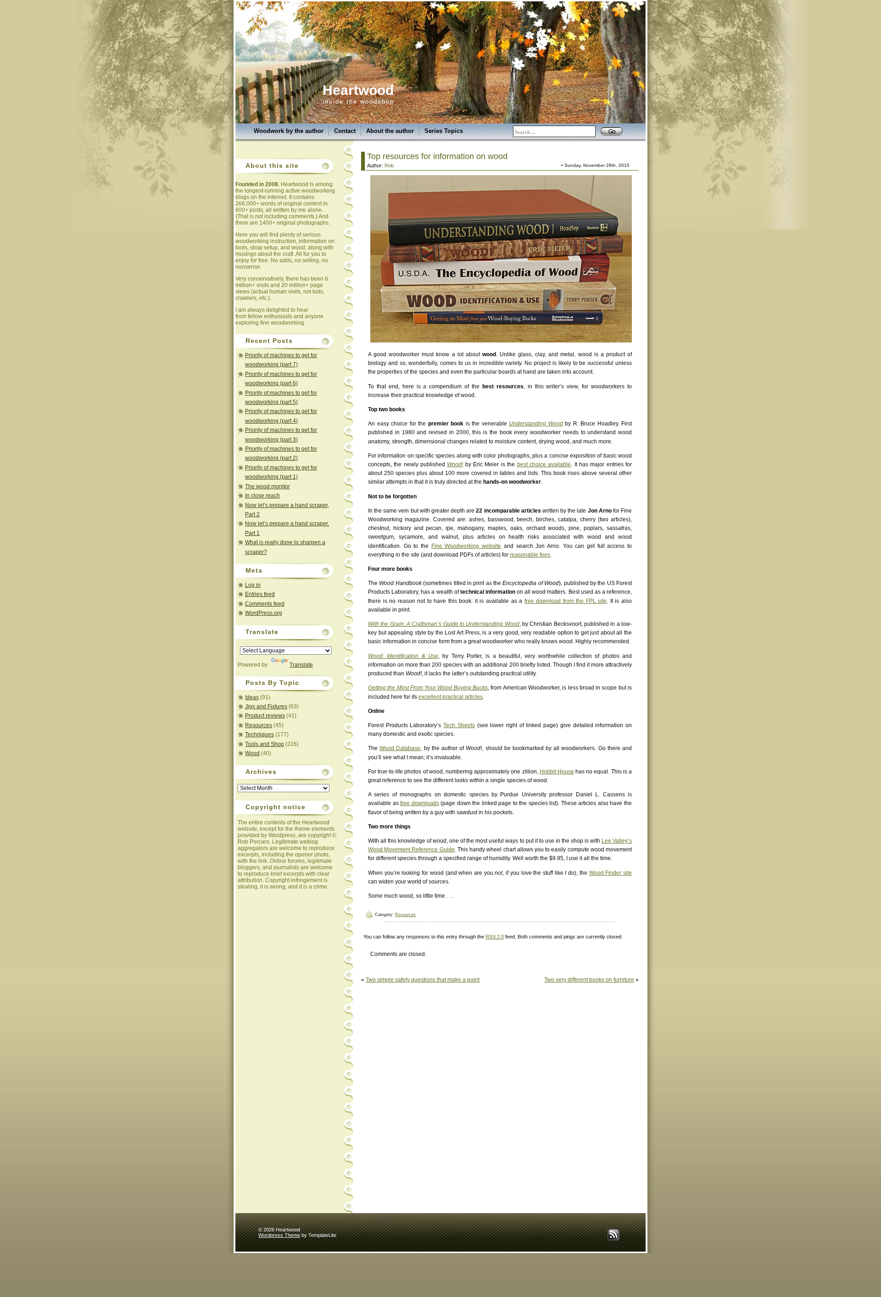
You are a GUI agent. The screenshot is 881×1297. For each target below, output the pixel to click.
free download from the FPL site (565, 601)
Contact (345, 130)
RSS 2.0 (494, 936)
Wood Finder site (610, 873)
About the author (390, 130)
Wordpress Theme (279, 1235)
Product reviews (265, 715)
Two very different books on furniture (589, 980)
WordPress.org (263, 613)
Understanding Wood (536, 423)
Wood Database (399, 748)
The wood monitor (267, 486)
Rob (389, 165)
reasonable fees (530, 555)
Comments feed (264, 604)
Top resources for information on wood (437, 156)
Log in (253, 585)
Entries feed (260, 594)
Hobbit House (557, 771)
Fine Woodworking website (466, 546)
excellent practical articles (450, 697)
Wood (252, 753)
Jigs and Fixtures (266, 706)
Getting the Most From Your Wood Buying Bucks (428, 687)
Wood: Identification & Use (403, 656)
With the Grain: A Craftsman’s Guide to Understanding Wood (443, 624)
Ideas (252, 697)
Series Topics (443, 130)
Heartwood (358, 90)
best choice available (544, 464)
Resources (258, 725)
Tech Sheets (459, 725)
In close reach (262, 495)
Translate (301, 665)
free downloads (419, 803)
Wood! (455, 464)
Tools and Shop (264, 744)
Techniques (259, 734)
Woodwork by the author (288, 130)
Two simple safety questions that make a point (423, 980)
